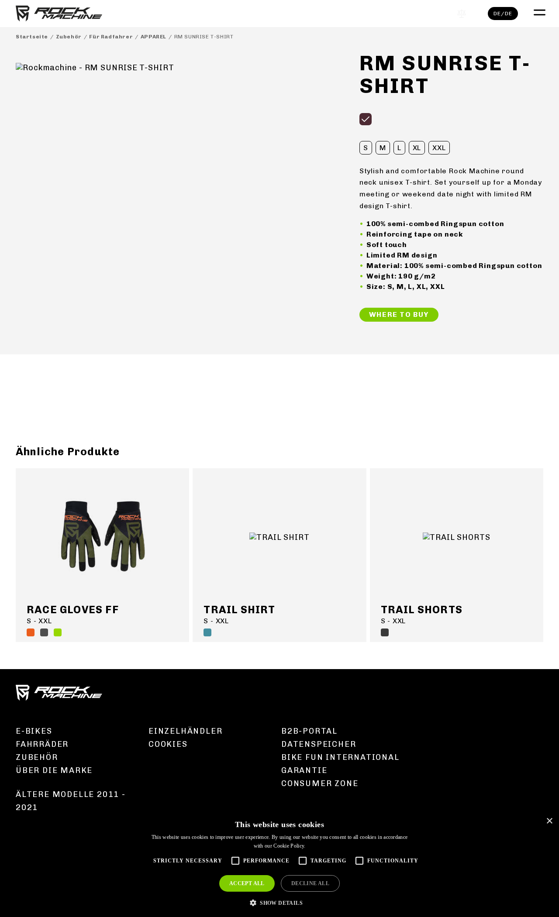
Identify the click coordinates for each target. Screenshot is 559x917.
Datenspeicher (318, 744)
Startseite (32, 37)
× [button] (549, 821)
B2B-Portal (309, 731)
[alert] (279, 864)
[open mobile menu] (538, 11)
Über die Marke (54, 770)
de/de (502, 13)
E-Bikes (34, 731)
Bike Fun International (340, 757)
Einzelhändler (185, 731)
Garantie (304, 770)
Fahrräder (42, 744)
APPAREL (153, 37)
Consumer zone (319, 783)
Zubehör (69, 37)
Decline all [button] (310, 883)
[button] (279, 902)
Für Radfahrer (111, 37)
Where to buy (399, 314)
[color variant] (365, 119)
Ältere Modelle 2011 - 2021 (71, 801)
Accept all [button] (247, 883)
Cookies (168, 744)
